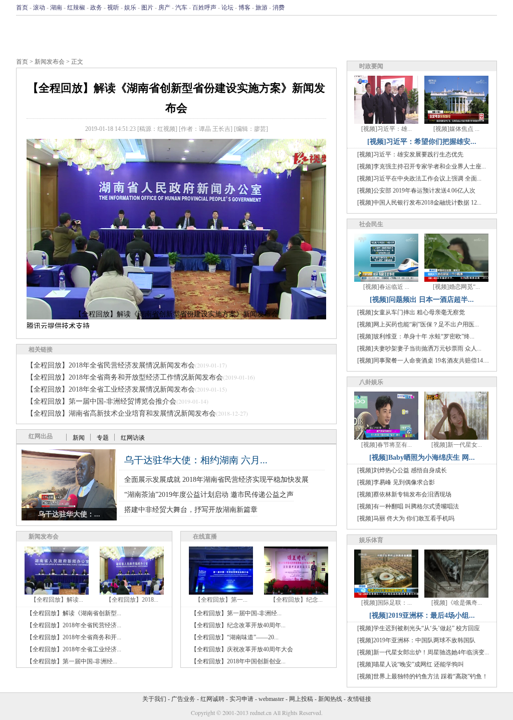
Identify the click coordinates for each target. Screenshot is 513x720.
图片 (147, 7)
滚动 (39, 7)
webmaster (271, 698)
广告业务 (183, 698)
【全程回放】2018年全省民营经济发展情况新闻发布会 (111, 365)
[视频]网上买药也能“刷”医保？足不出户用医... (418, 324)
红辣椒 (76, 7)
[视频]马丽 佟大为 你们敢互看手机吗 (405, 518)
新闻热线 (330, 698)
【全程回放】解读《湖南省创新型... (74, 613)
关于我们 (154, 698)
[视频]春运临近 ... (386, 286)
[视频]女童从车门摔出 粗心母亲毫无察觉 (411, 312)
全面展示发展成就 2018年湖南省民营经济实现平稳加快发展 (216, 479)
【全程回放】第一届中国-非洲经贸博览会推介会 (101, 401)
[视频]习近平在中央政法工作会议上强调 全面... (419, 178)
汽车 (181, 7)
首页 (22, 7)
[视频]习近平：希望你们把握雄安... (421, 141)
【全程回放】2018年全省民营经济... (74, 625)
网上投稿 (301, 698)
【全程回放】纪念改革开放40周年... (238, 625)
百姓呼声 (204, 7)
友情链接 (359, 698)
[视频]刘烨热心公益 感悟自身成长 (402, 470)
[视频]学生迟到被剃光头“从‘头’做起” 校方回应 (418, 628)
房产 (164, 7)
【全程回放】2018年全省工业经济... (74, 649)
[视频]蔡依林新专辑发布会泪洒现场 (404, 494)
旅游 (261, 7)
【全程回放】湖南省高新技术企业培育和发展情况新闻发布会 (121, 413)
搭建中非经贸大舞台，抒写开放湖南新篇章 (191, 509)
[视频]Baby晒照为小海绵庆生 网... (422, 457)
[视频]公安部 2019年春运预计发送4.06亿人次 (416, 190)
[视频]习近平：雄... (386, 128)
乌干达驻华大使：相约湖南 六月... (196, 460)
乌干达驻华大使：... (69, 514)
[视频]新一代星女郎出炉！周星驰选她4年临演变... (423, 652)
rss (490, 7)
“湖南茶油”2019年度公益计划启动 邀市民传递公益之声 (209, 494)
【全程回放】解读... (57, 599)
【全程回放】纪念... (296, 599)
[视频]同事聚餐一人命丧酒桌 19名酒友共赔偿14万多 (426, 360)
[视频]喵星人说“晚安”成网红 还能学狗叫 (410, 664)
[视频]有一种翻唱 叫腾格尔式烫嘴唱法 (408, 506)
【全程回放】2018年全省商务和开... (74, 637)
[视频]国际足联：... (386, 602)
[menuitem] (176, 326)
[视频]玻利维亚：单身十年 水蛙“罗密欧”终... (415, 336)
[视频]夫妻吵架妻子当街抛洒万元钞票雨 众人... (419, 348)
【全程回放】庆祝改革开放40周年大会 (242, 649)
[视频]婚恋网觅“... (456, 286)
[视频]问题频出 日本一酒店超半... (422, 299)
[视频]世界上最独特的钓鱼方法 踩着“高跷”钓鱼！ (422, 676)
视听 (113, 7)
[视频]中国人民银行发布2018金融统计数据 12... (419, 202)
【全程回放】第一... (221, 599)
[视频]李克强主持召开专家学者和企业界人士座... (421, 166)
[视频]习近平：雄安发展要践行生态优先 (410, 154)
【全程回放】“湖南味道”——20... (235, 637)
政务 (96, 7)
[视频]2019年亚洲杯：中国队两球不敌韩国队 (416, 640)
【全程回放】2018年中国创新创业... (238, 661)
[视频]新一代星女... (456, 444)
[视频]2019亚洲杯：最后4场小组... (422, 615)
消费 (279, 7)
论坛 (227, 7)
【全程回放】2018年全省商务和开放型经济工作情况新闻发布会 (125, 377)
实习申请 (241, 698)
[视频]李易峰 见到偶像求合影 (396, 482)
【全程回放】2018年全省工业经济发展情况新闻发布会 (111, 389)
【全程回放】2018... (132, 599)
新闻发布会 (50, 61)
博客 (244, 7)
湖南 (56, 7)
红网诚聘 (212, 698)
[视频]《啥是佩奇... (456, 602)
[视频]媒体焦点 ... (456, 128)
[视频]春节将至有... (386, 444)
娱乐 (130, 7)
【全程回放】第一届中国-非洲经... (72, 661)
